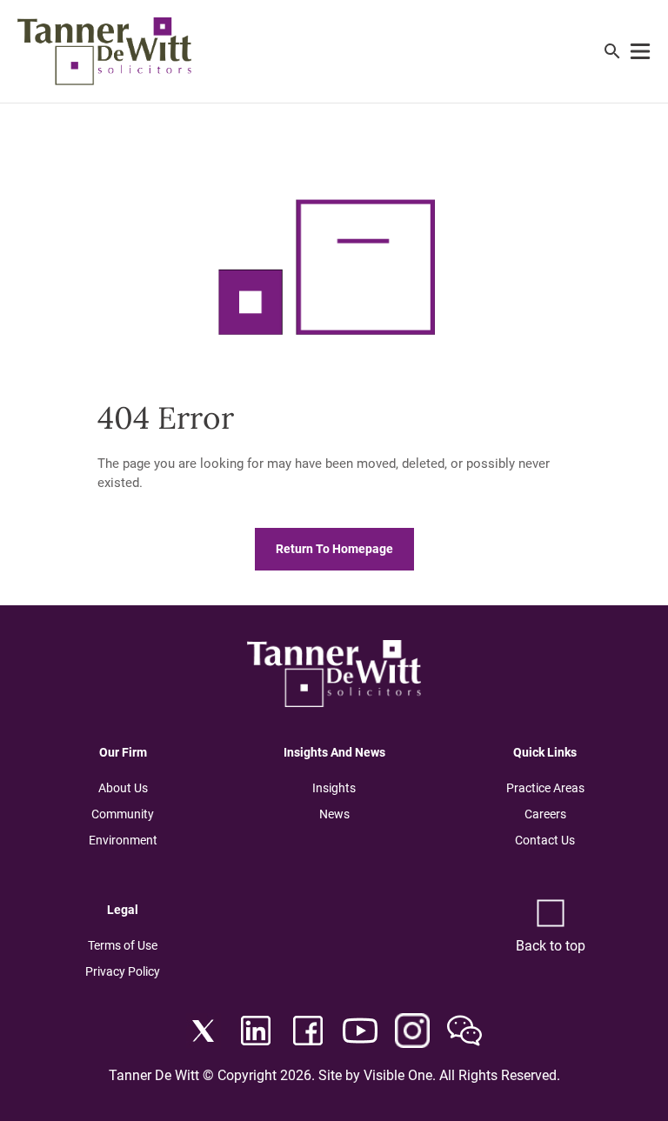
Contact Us (545, 840)
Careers (545, 814)
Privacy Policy (122, 971)
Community (122, 814)
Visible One (398, 1075)
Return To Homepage (334, 549)
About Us (123, 788)
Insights (334, 788)
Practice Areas (545, 788)
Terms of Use (122, 945)
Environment (123, 840)
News (334, 814)
